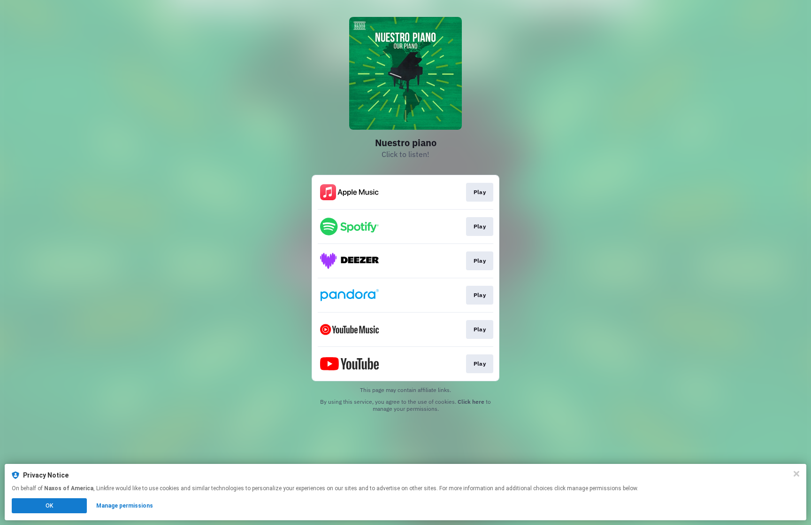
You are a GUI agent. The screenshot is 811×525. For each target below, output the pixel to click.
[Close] (796, 473)
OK (49, 505)
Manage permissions (124, 505)
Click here (471, 401)
